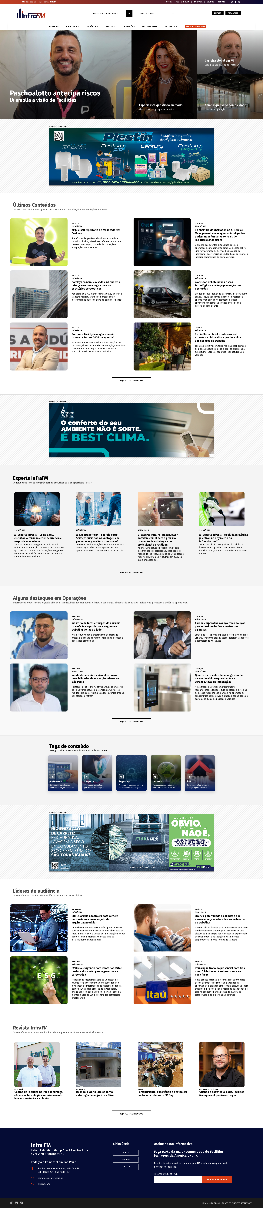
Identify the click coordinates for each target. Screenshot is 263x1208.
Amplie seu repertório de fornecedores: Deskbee (96, 231)
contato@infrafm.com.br (50, 1178)
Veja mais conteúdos (131, 572)
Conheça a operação (215, 109)
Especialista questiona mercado (160, 105)
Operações (129, 27)
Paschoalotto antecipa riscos (55, 93)
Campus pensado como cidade (225, 105)
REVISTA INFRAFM (182, 2)
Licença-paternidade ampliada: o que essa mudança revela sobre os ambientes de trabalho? (220, 919)
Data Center (72, 27)
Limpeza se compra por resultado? (156, 109)
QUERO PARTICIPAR (217, 1179)
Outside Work (150, 27)
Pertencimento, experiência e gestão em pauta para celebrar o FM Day (162, 1093)
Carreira (54, 27)
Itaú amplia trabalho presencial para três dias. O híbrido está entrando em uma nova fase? (220, 971)
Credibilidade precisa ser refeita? (222, 65)
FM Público (92, 27)
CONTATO (221, 2)
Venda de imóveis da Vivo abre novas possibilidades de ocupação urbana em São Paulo (95, 678)
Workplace (171, 27)
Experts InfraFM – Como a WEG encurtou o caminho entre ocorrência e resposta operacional (38, 538)
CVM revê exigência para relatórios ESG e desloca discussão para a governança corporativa (97, 971)
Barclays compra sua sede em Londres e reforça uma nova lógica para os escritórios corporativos (96, 285)
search (129, 13)
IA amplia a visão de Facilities (43, 100)
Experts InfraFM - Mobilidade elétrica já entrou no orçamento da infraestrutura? (223, 538)
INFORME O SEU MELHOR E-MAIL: (166, 1174)
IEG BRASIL (198, 2)
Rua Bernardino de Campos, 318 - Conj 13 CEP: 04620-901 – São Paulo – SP (58, 1170)
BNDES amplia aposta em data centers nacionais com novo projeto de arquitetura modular (95, 919)
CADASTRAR (233, 13)
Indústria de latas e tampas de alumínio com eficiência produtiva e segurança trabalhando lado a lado (96, 626)
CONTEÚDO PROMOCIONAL (58, 126)
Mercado (110, 27)
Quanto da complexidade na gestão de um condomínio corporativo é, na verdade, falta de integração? (219, 678)
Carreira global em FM (219, 60)
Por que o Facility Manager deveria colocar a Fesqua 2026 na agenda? (93, 336)
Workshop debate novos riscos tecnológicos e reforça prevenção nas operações (218, 285)
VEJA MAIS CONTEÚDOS (131, 381)
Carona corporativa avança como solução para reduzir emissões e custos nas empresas (220, 626)
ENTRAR (217, 13)
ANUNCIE (210, 2)
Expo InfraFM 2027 (195, 26)
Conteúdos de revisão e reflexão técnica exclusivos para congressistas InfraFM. (53, 482)
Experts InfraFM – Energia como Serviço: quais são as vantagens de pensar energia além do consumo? (98, 538)
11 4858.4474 (44, 1184)
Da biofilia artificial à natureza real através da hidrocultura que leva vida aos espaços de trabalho (218, 337)
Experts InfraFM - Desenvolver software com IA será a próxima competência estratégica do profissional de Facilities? (158, 539)
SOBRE (169, 2)
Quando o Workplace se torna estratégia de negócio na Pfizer (95, 1093)
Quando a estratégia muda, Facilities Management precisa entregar (221, 1093)
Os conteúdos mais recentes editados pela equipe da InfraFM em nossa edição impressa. (58, 1032)
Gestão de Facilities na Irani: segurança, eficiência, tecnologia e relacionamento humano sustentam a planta (38, 1095)
